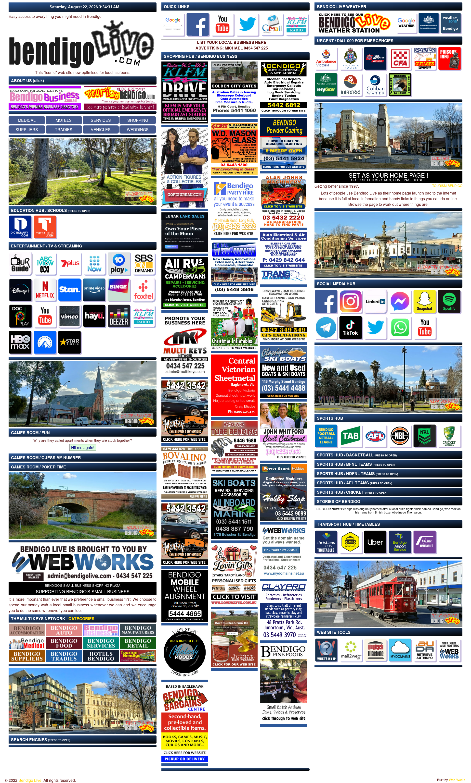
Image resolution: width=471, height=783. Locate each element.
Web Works (457, 779)
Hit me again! (82, 447)
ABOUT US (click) (27, 80)
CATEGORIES (81, 618)
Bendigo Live (29, 780)
